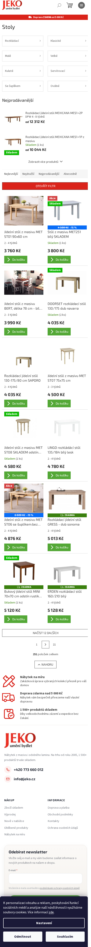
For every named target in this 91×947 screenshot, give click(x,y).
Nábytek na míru (14, 834)
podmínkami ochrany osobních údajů (60, 888)
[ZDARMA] (67, 498)
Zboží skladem (13, 808)
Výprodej (10, 814)
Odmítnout (22, 936)
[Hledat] (59, 5)
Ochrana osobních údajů (63, 828)
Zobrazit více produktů (43, 161)
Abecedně (70, 174)
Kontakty (53, 821)
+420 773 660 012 (28, 769)
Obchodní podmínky (60, 814)
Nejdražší (28, 174)
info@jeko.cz (24, 779)
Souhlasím (65, 936)
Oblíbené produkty (16, 828)
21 (54, 644)
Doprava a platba (58, 808)
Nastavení (44, 923)
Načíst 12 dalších (45, 633)
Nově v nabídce (14, 821)
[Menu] (81, 5)
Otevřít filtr (45, 186)
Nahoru (47, 664)
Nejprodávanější (49, 174)
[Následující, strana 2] (45, 644)
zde (51, 912)
